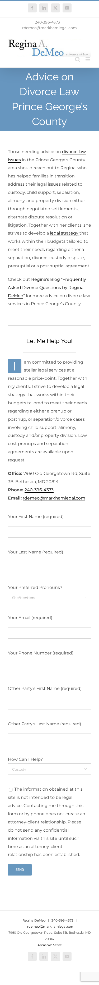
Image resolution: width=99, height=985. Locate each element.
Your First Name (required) (36, 516)
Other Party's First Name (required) (45, 688)
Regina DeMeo (34, 920)
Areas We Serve (49, 945)
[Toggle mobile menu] (88, 59)
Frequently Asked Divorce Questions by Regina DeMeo (47, 287)
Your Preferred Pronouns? (35, 587)
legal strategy (64, 233)
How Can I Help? (25, 759)
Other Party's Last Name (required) (44, 723)
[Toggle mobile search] (77, 59)
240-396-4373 (47, 22)
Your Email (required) (30, 617)
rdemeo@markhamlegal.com (49, 27)
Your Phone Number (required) (40, 653)
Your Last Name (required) (35, 552)
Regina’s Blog (45, 279)
